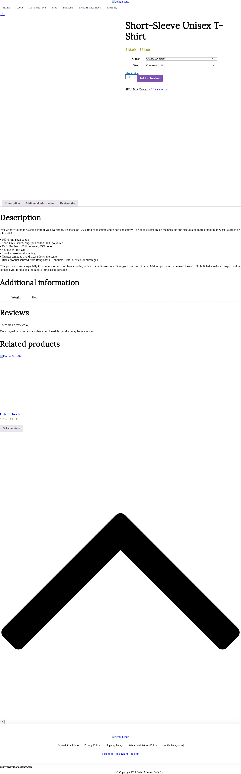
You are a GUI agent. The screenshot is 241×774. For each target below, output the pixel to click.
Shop (54, 7)
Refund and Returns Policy (142, 745)
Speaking (111, 7)
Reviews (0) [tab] (67, 203)
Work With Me (37, 7)
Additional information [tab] (40, 203)
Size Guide (132, 73)
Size (135, 65)
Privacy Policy (92, 745)
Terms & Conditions (68, 745)
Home (6, 7)
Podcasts (68, 7)
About (19, 7)
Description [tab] (12, 203)
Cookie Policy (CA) (173, 745)
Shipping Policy (114, 745)
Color (136, 58)
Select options (11, 428)
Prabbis (167, 772)
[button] (120, 18)
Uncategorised (160, 89)
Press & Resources (90, 7)
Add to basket (150, 78)
